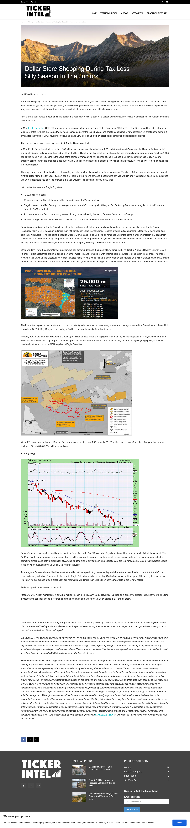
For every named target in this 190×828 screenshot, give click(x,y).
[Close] (187, 814)
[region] (95, 820)
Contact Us (24, 2)
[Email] (36, 739)
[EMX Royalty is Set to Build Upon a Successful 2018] (79, 770)
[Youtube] (167, 2)
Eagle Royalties (36, 128)
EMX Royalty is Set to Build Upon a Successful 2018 (100, 768)
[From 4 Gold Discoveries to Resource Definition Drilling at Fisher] (79, 783)
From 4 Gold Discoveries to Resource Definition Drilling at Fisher (102, 783)
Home (94, 13)
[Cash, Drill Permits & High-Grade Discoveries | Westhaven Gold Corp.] (79, 797)
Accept (179, 822)
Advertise (34, 2)
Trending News (108, 13)
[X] (163, 2)
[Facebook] (158, 2)
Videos (124, 13)
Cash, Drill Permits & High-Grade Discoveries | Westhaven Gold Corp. (103, 796)
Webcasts (137, 13)
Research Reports (157, 13)
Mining (30, 22)
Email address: (132, 796)
